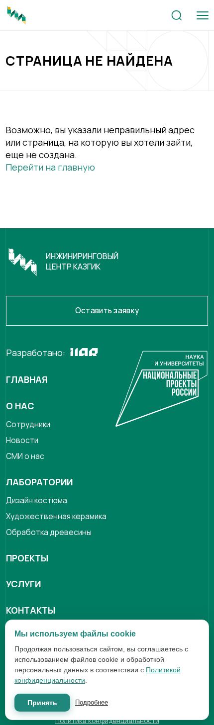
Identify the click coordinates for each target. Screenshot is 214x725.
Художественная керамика (56, 516)
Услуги (23, 584)
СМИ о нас (25, 456)
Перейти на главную (50, 167)
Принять (42, 703)
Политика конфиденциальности (107, 720)
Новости (22, 440)
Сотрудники (28, 424)
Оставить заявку (107, 310)
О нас (20, 406)
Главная (26, 379)
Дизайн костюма (36, 500)
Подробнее (91, 702)
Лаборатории (39, 482)
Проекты (27, 558)
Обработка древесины (49, 532)
